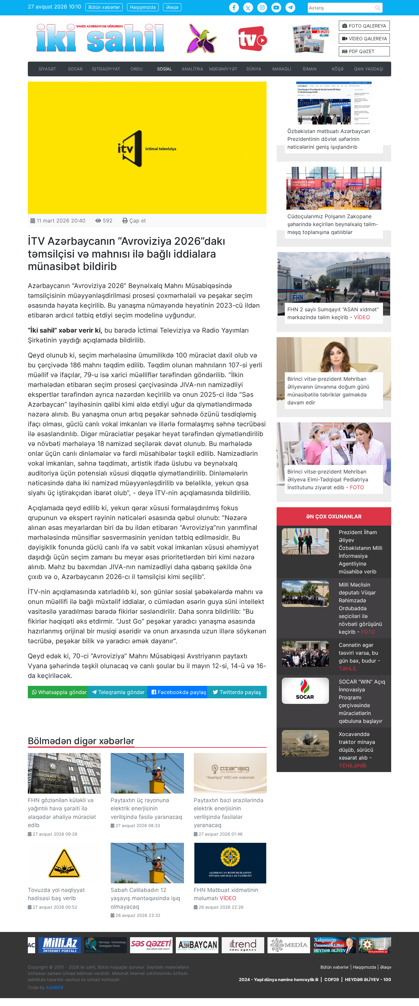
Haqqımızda (143, 7)
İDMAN (310, 69)
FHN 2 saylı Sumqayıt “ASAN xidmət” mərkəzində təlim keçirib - (333, 313)
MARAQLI (281, 69)
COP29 (331, 979)
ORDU (136, 69)
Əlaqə (172, 7)
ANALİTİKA (192, 69)
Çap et (137, 220)
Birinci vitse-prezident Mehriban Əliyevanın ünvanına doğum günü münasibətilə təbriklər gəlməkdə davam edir (328, 391)
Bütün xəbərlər (104, 7)
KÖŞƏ (337, 69)
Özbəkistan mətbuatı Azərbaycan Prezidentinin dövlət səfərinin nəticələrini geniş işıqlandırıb (328, 139)
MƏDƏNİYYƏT (223, 69)
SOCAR (75, 69)
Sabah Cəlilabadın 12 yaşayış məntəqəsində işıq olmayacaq (145, 898)
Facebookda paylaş (181, 692)
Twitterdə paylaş (239, 692)
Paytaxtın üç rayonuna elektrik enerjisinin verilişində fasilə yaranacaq (146, 808)
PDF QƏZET (361, 51)
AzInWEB (54, 987)
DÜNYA (253, 69)
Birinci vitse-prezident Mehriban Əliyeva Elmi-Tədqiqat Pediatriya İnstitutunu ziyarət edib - (327, 479)
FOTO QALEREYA (367, 26)
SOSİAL (164, 69)
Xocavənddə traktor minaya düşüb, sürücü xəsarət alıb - (357, 750)
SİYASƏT (47, 69)
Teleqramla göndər (121, 692)
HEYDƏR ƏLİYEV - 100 (368, 979)
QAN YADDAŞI (368, 69)
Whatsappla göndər (62, 692)
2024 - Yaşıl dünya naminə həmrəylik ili (278, 979)
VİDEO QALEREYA (367, 38)
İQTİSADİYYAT (106, 69)
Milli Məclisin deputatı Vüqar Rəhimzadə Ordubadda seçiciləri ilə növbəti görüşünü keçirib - (360, 608)
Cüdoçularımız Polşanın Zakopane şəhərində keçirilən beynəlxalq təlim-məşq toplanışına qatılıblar (332, 224)
